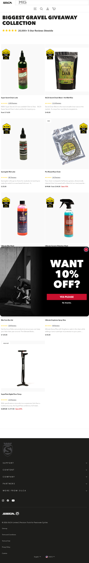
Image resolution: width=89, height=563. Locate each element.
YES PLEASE (67, 297)
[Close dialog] (86, 250)
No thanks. (67, 303)
